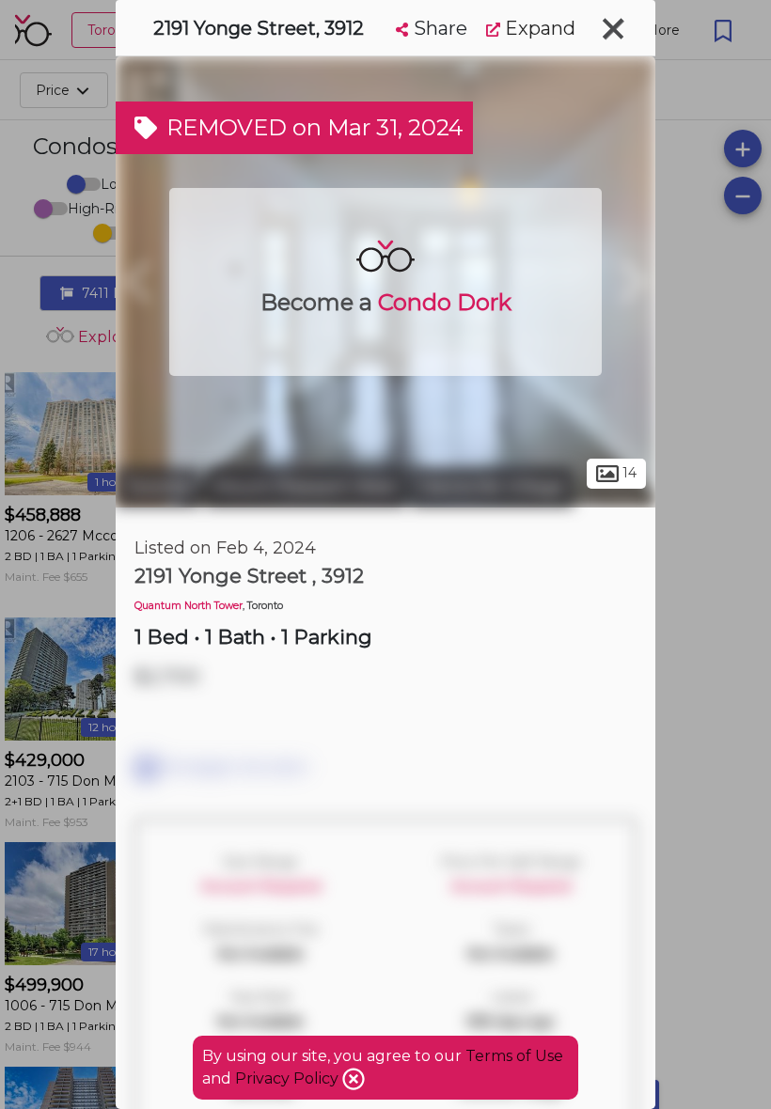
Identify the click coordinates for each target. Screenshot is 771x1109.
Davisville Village (492, 486)
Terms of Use (514, 1056)
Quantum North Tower (188, 606)
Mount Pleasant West (305, 486)
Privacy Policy (288, 1078)
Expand (537, 28)
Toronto (158, 486)
